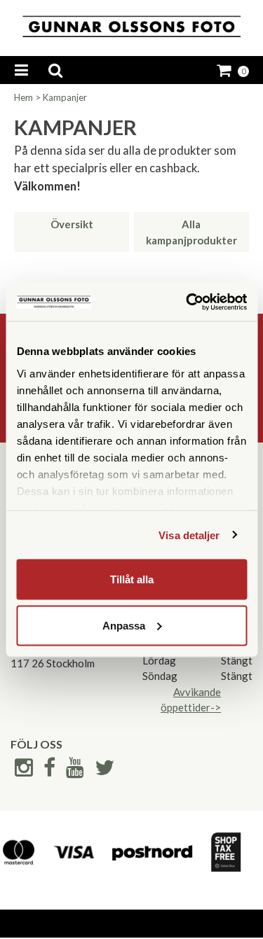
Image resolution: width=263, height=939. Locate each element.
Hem (23, 97)
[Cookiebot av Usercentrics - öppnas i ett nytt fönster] (187, 302)
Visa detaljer (189, 535)
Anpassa (123, 625)
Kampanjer (65, 97)
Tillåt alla (132, 579)
